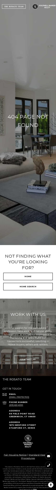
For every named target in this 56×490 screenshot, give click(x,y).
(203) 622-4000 (16, 405)
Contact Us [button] (28, 359)
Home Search (28, 286)
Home (28, 276)
